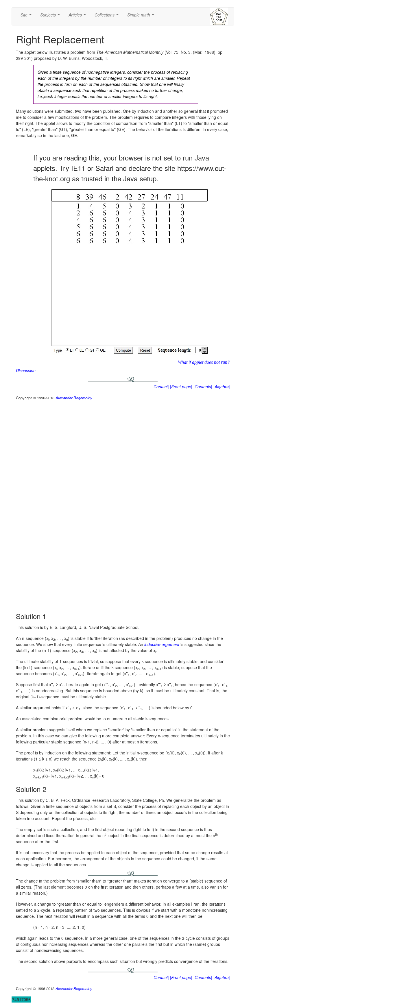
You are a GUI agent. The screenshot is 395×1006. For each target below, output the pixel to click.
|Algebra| (221, 387)
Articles (78, 16)
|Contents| (202, 387)
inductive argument (161, 644)
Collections (108, 16)
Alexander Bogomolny (74, 397)
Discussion (26, 370)
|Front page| (181, 387)
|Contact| (160, 387)
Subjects (51, 16)
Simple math (141, 16)
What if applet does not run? (204, 362)
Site (27, 16)
